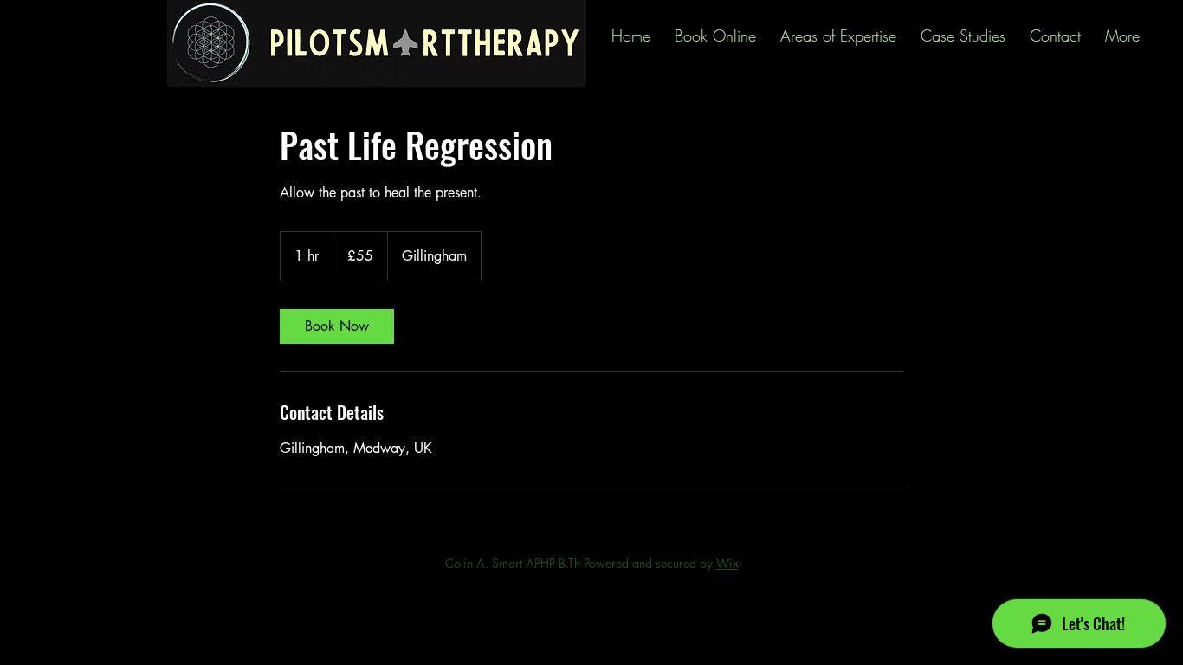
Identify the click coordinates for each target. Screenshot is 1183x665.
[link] (337, 326)
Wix (727, 563)
